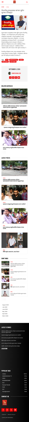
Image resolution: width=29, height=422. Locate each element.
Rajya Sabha (5, 61)
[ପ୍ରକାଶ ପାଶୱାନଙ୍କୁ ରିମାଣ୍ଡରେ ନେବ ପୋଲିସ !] (14, 118)
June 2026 (5, 309)
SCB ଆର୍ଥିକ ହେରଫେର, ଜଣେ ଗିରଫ (11, 251)
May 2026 (4, 311)
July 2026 (4, 307)
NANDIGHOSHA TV (13, 60)
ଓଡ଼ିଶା (7, 7)
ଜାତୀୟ (11, 261)
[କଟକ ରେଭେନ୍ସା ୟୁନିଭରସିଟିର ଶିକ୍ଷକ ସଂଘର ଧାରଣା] (14, 138)
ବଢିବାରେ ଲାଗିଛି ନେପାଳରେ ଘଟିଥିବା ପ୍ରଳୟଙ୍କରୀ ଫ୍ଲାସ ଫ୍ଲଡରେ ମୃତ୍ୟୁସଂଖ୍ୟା (14, 106)
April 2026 (4, 313)
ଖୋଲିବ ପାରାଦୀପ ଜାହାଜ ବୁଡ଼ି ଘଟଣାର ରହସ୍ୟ (10, 346)
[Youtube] (19, 77)
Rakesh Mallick (16, 73)
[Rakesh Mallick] (10, 73)
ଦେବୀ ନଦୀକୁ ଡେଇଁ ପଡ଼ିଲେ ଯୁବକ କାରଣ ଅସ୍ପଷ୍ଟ (18, 294)
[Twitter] (16, 77)
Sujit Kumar (13, 61)
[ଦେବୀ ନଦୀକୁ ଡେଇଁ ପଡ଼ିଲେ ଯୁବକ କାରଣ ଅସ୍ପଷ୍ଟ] (5, 293)
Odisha (21, 60)
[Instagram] (13, 77)
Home (2, 7)
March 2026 (5, 316)
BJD (7, 60)
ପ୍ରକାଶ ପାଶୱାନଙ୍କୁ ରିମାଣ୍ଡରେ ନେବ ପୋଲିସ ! (15, 127)
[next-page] (5, 152)
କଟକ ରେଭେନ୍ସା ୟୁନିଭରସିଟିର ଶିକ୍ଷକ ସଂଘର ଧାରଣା (13, 148)
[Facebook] (10, 77)
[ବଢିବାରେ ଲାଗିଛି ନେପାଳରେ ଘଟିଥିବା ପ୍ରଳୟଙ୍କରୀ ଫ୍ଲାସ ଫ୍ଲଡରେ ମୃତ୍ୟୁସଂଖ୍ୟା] (14, 96)
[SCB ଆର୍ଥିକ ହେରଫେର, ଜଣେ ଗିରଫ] (14, 240)
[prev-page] (2, 152)
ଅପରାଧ (4, 202)
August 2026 (5, 304)
